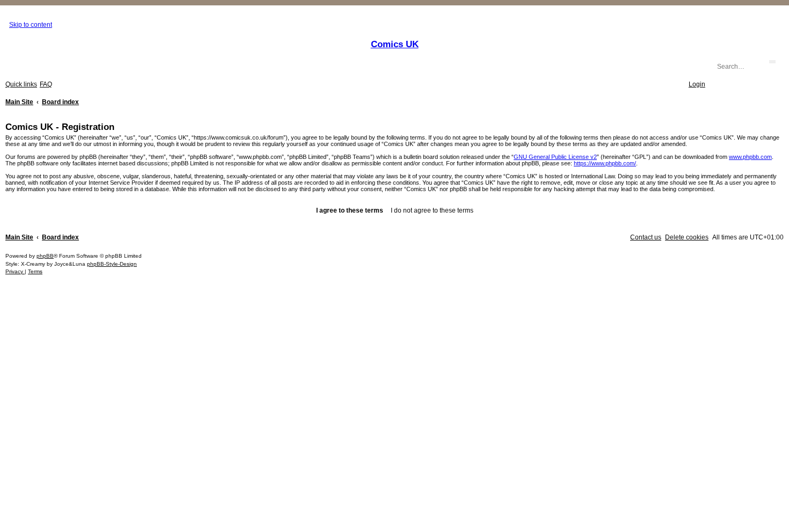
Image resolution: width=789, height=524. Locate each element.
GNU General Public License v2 (555, 157)
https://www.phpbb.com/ (605, 163)
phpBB (45, 256)
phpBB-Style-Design (112, 264)
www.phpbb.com (750, 157)
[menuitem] (46, 84)
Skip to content (30, 24)
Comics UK (395, 44)
